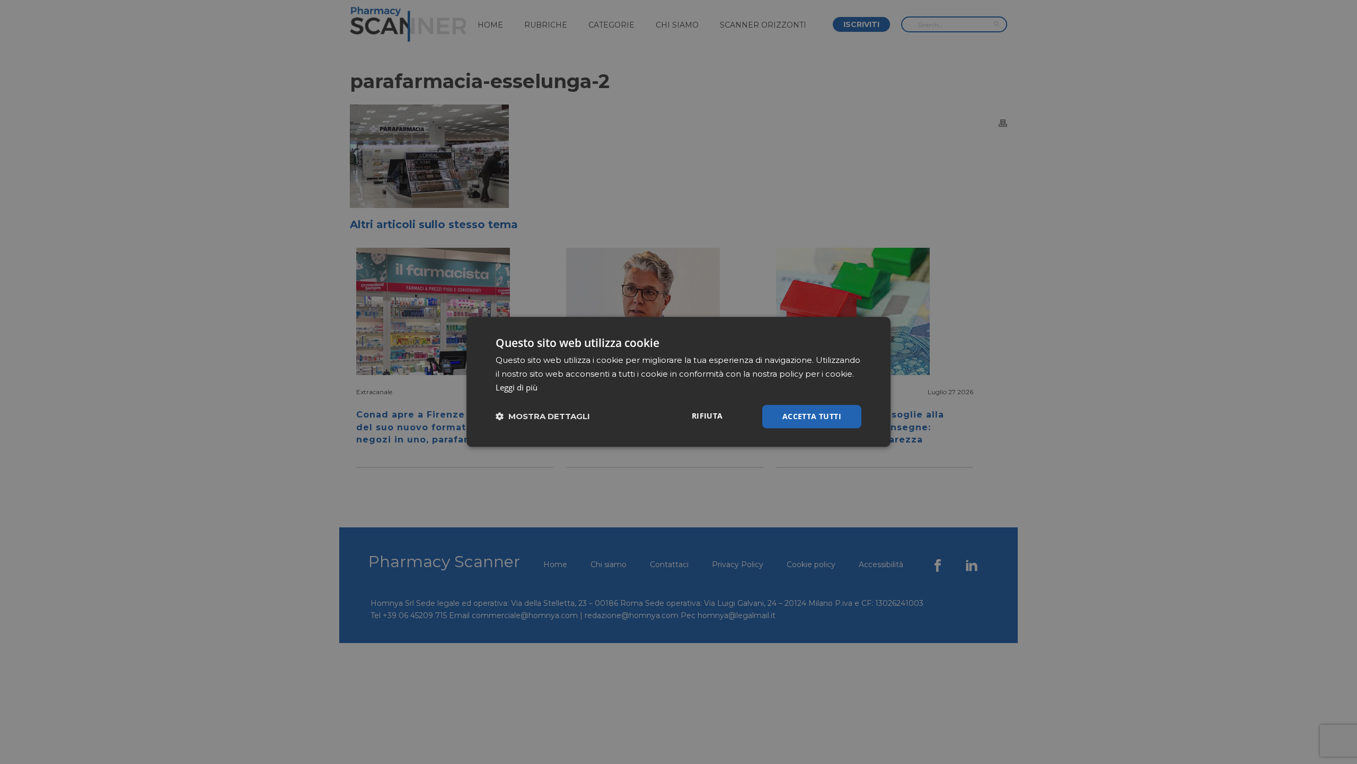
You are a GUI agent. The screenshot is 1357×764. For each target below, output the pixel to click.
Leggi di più (516, 387)
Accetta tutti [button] (811, 416)
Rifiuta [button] (707, 416)
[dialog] (678, 382)
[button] (543, 417)
